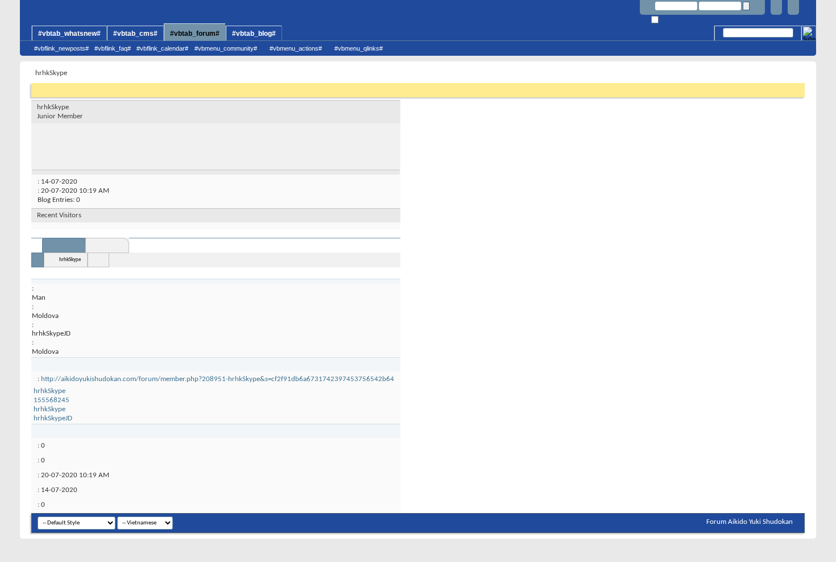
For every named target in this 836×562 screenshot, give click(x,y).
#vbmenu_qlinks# (358, 48)
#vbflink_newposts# (61, 48)
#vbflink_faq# (112, 48)
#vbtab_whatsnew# (69, 34)
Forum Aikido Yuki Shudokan (749, 522)
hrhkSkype (70, 259)
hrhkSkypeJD (53, 418)
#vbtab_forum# (195, 34)
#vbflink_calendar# (162, 48)
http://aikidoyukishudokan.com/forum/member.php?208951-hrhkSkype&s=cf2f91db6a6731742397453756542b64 (217, 379)
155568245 (51, 400)
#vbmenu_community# (225, 48)
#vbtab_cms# (135, 34)
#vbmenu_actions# (296, 48)
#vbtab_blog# (254, 34)
